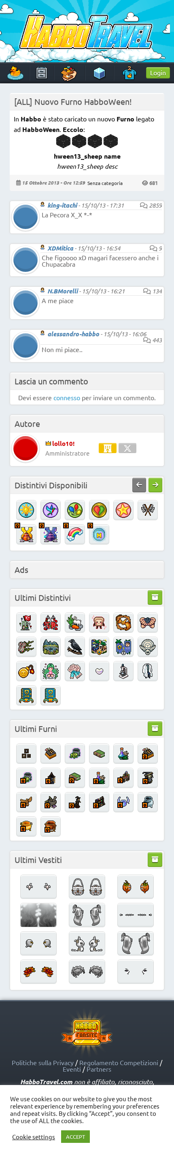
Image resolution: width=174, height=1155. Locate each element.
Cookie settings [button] (33, 1136)
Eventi (72, 1069)
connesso (66, 397)
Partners (99, 1069)
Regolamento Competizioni (118, 1062)
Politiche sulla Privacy (43, 1062)
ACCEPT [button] (75, 1136)
